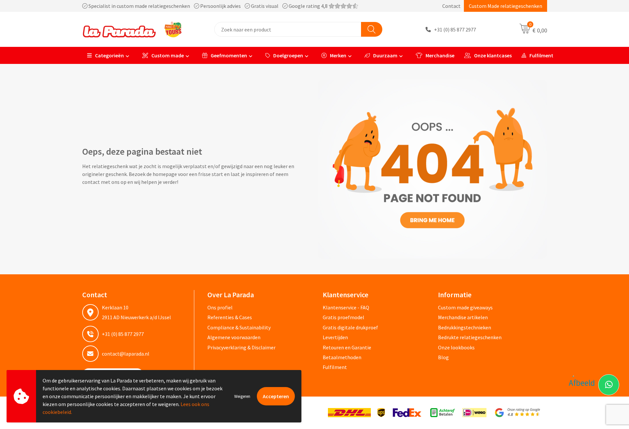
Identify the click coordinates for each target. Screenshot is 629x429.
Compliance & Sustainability (239, 327)
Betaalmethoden (342, 357)
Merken (338, 55)
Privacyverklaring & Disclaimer (241, 347)
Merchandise (440, 55)
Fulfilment (541, 55)
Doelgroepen (288, 55)
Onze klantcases (493, 55)
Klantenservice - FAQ (346, 307)
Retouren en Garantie (347, 347)
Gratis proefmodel (343, 317)
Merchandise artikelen (463, 317)
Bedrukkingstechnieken (464, 327)
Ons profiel (220, 307)
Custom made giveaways (465, 307)
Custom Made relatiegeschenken (505, 6)
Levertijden (335, 337)
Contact (451, 6)
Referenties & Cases (229, 317)
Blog (443, 357)
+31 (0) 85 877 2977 (455, 29)
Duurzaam (385, 55)
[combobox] (287, 29)
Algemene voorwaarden (233, 337)
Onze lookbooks (456, 347)
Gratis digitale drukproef (350, 327)
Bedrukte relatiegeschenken (470, 337)
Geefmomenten (229, 55)
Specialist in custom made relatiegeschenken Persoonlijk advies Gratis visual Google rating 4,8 (208, 6)
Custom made (167, 55)
